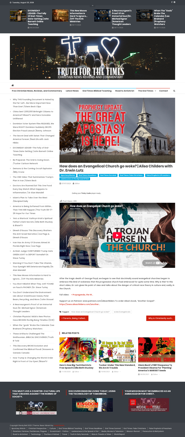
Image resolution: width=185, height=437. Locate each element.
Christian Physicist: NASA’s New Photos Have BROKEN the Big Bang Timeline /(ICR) (33, 318)
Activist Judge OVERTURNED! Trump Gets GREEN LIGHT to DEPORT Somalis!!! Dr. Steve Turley (33, 254)
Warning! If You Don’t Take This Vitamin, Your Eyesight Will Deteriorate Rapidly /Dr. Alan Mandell (33, 266)
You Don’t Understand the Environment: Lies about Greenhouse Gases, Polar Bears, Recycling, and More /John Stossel (33, 296)
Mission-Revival (133, 431)
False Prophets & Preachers (158, 175)
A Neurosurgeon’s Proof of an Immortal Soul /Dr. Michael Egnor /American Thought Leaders (122, 17)
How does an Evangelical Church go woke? (90, 312)
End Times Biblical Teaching (97, 90)
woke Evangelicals (122, 312)
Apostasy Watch (68, 175)
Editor (77, 183)
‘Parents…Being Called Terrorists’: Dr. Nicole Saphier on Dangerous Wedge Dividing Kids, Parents (75, 318)
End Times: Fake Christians (131, 175)
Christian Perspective (37, 428)
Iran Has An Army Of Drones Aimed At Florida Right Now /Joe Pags (31, 244)
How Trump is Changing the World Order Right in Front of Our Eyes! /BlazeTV (33, 359)
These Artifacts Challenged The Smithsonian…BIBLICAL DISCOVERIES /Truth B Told (33, 337)
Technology (36, 434)
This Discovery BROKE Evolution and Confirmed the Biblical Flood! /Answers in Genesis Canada (33, 349)
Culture (52, 428)
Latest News (72, 90)
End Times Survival (108, 175)
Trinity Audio (86, 193)
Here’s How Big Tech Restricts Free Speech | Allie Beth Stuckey (76, 366)
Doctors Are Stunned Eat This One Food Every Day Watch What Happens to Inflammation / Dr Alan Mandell (32, 189)
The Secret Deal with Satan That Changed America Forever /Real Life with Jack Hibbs (33, 139)
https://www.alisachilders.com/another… (79, 304)
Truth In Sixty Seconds (79, 434)
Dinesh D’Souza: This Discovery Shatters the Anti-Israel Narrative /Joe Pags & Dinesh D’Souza (32, 234)
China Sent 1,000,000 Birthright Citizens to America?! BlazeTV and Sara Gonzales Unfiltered (33, 115)
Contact (163, 90)
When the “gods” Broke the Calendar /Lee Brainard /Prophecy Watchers (163, 17)
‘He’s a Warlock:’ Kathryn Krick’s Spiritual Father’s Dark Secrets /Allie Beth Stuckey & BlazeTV (33, 222)
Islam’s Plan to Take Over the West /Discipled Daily (30, 199)
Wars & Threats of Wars (101, 434)
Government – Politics (59, 431)
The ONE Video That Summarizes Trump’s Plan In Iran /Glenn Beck (33, 179)
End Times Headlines (87, 175)
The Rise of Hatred (51, 434)
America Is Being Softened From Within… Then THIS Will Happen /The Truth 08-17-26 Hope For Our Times (33, 210)
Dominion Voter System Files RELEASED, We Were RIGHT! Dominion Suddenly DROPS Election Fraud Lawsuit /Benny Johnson (33, 127)
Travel (64, 434)
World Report (119, 434)
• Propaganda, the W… (82, 294)
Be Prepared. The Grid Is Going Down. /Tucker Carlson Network (31, 162)
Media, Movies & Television (112, 431)
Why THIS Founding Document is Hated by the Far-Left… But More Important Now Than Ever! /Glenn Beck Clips (33, 103)
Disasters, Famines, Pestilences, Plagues (30, 431)
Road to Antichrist (124, 90)
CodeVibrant (59, 425)
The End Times (145, 90)
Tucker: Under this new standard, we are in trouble (117, 366)
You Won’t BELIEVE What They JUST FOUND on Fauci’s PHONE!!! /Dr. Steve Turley (33, 285)
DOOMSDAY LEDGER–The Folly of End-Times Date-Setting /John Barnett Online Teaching (38, 17)
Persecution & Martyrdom (153, 431)
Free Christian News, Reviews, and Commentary (37, 90)
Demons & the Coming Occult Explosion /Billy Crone (32, 170)
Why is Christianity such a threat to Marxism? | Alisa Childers (161, 318)
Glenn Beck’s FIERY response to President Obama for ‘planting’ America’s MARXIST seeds (155, 368)
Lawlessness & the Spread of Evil (75, 179)
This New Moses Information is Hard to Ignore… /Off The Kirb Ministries (78, 16)
